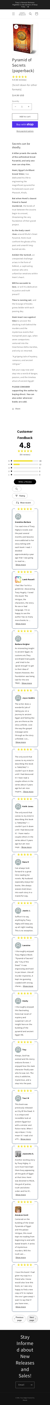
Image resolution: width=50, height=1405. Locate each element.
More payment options (25, 131)
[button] (13, 14)
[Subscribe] (31, 1385)
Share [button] (17, 408)
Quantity (15, 101)
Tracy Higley (23, 1398)
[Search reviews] (16, 488)
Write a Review (25, 482)
